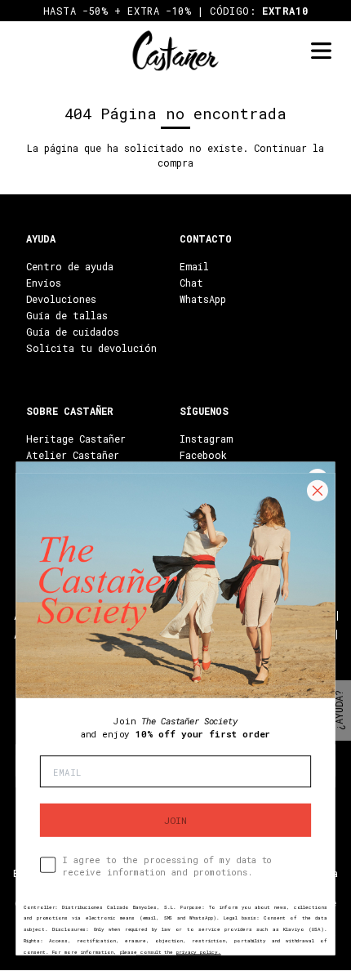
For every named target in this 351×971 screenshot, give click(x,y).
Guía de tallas (67, 315)
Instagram (206, 438)
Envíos (43, 282)
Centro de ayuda (69, 266)
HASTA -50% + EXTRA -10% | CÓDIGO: (176, 10)
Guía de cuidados (72, 331)
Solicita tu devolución (91, 347)
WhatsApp (203, 298)
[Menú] (321, 51)
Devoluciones (61, 298)
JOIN (175, 819)
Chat (191, 282)
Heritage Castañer (76, 438)
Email (194, 266)
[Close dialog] (317, 490)
